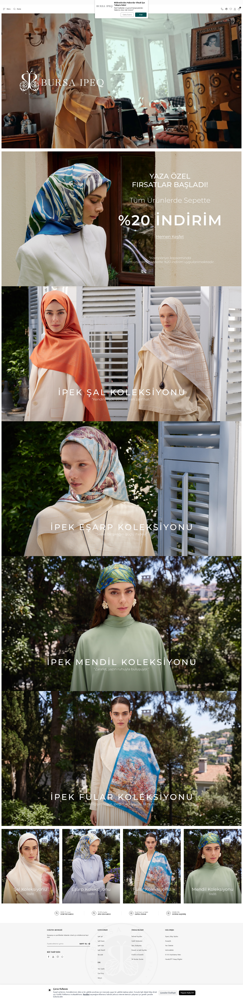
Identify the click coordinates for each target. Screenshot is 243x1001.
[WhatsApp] (62, 956)
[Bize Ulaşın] (222, 9)
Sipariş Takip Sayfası (171, 936)
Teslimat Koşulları (136, 936)
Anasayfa (168, 941)
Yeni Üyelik (101, 969)
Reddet (86, 994)
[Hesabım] (235, 9)
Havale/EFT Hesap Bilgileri (173, 959)
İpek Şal (100, 936)
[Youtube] (53, 956)
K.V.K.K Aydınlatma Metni (173, 955)
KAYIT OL (83, 944)
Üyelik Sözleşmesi (136, 941)
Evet (140, 14)
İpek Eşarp (101, 941)
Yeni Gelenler (169, 945)
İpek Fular (101, 945)
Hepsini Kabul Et (187, 993)
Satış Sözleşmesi (136, 945)
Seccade (100, 955)
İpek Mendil (101, 950)
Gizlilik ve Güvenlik (137, 955)
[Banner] (121, 218)
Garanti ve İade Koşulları (139, 950)
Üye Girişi (101, 973)
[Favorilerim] (231, 9)
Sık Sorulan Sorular (137, 959)
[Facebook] (48, 956)
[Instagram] (57, 956)
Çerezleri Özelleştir (168, 993)
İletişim (100, 978)
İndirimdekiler (169, 950)
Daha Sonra (127, 14)
